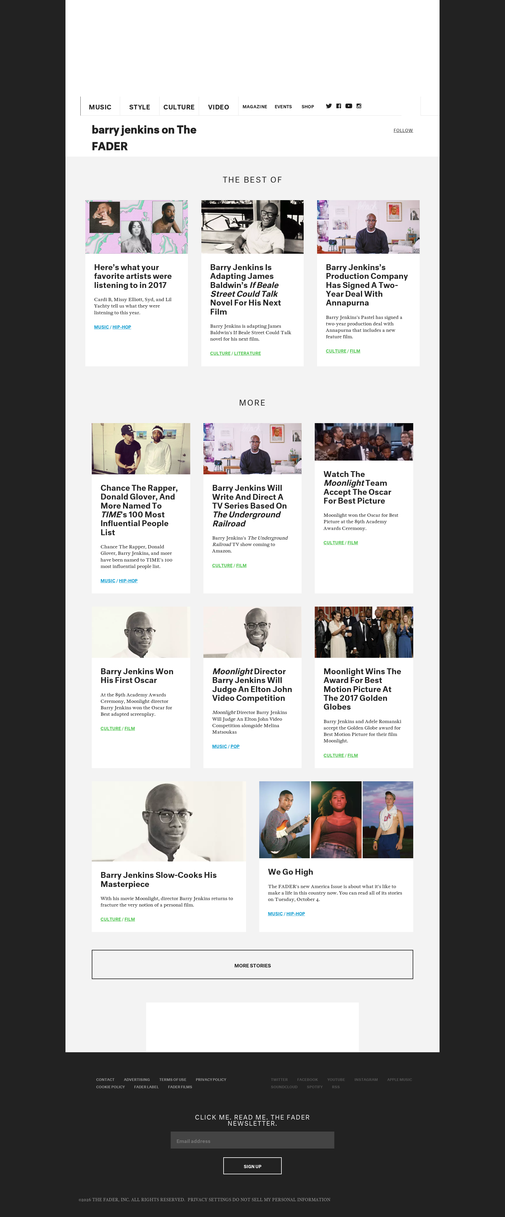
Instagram (366, 1079)
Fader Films (180, 1086)
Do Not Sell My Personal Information (281, 1199)
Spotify (315, 1086)
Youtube (336, 1079)
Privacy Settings (209, 1199)
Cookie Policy (110, 1086)
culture (220, 352)
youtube (348, 106)
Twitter (329, 106)
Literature (247, 352)
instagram (359, 106)
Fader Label (146, 1086)
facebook (338, 106)
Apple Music (399, 1079)
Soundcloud (284, 1086)
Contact (105, 1079)
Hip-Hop (122, 326)
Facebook (307, 1079)
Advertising (137, 1079)
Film (355, 350)
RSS (336, 1086)
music (101, 326)
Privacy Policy (211, 1079)
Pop (235, 745)
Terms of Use (172, 1079)
